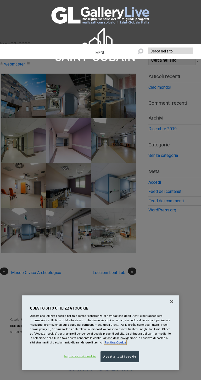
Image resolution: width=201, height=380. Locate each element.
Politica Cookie (115, 342)
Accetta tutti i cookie (119, 356)
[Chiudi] (171, 301)
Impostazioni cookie (80, 356)
